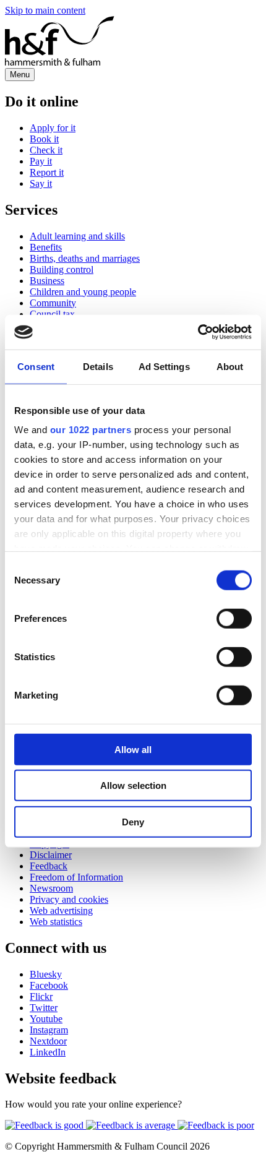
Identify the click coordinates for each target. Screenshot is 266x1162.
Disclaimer (51, 855)
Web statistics (56, 921)
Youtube (46, 1019)
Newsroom (51, 888)
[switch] (234, 618)
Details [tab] (98, 366)
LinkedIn (48, 1052)
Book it (44, 139)
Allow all (133, 749)
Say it (41, 183)
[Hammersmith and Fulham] (59, 62)
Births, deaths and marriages (85, 258)
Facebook (49, 985)
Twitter (44, 1007)
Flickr (41, 996)
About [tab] (230, 366)
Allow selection (133, 785)
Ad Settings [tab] (164, 366)
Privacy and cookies (69, 899)
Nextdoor (48, 1041)
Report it (47, 172)
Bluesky (46, 974)
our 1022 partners (91, 429)
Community (53, 303)
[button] (45, 1125)
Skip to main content (45, 10)
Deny (133, 821)
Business (47, 280)
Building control (61, 269)
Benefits (46, 247)
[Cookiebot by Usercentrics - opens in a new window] (198, 332)
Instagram (49, 1030)
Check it (46, 150)
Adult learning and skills (77, 236)
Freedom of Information (76, 877)
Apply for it (52, 128)
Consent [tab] (35, 366)
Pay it (41, 161)
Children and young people (83, 291)
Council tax (52, 314)
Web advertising (61, 910)
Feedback (48, 866)
